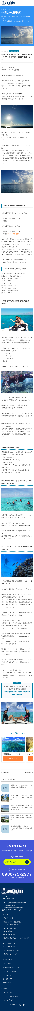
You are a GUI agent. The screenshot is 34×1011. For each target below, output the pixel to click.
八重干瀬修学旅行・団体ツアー (12, 950)
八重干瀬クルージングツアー (12, 954)
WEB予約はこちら (11, 862)
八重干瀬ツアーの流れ (10, 971)
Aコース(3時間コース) (9, 931)
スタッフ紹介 (7, 963)
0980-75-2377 (17, 874)
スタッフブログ (7, 1000)
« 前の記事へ (5, 772)
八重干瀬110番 (7, 992)
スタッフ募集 (7, 975)
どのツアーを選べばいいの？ (12, 967)
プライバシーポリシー (8, 914)
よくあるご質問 (7, 979)
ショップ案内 (7, 959)
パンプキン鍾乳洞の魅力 (10, 996)
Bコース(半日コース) (9, 934)
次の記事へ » (29, 772)
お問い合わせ (7, 982)
